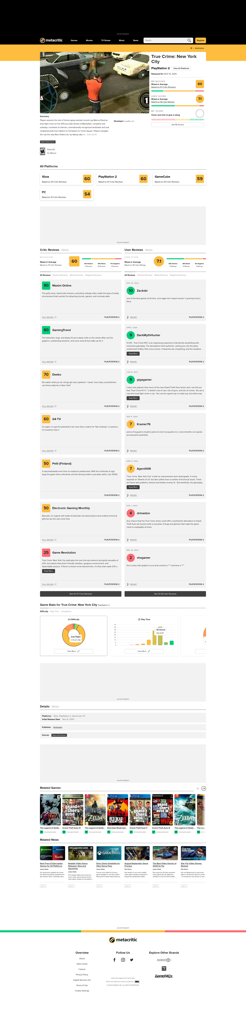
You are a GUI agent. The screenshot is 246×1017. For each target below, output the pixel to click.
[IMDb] (137, 981)
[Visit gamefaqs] (164, 977)
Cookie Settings (82, 990)
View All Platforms (181, 68)
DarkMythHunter (145, 335)
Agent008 (140, 468)
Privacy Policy (82, 974)
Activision (199, 48)
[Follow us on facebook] (114, 961)
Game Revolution (60, 552)
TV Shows (105, 40)
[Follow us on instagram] (123, 961)
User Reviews (134, 250)
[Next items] (203, 788)
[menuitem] (74, 40)
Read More (133, 354)
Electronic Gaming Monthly (67, 508)
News (135, 40)
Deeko (52, 374)
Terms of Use (82, 985)
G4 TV (52, 419)
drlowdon (140, 513)
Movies (89, 40)
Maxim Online (57, 285)
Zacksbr (138, 290)
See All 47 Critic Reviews (81, 594)
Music (122, 40)
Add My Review (178, 125)
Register (200, 40)
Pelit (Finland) (57, 463)
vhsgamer (140, 557)
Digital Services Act (82, 980)
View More (71, 651)
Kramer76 (140, 424)
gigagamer (141, 379)
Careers (82, 969)
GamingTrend (57, 330)
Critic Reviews (49, 250)
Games (74, 40)
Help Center (82, 964)
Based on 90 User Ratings (162, 102)
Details (44, 706)
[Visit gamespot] (164, 961)
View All (65, 250)
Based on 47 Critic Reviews (163, 87)
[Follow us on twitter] (131, 961)
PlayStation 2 (111, 317)
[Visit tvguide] (164, 970)
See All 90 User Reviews (165, 594)
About (82, 958)
